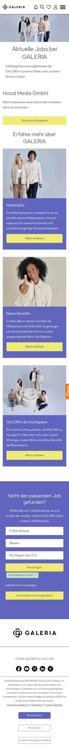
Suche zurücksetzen (35, 120)
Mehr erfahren (34, 238)
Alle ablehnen (34, 727)
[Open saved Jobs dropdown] (49, 7)
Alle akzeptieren (34, 715)
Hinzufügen (34, 567)
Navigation (63, 7)
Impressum (37, 704)
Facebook (19, 669)
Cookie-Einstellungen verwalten (34, 740)
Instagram (34, 669)
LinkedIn (42, 669)
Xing (50, 669)
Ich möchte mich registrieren (34, 595)
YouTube (26, 669)
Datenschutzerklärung (18, 704)
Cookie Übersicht (53, 704)
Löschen (35, 575)
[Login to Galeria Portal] (55, 7)
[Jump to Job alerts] (36, 7)
